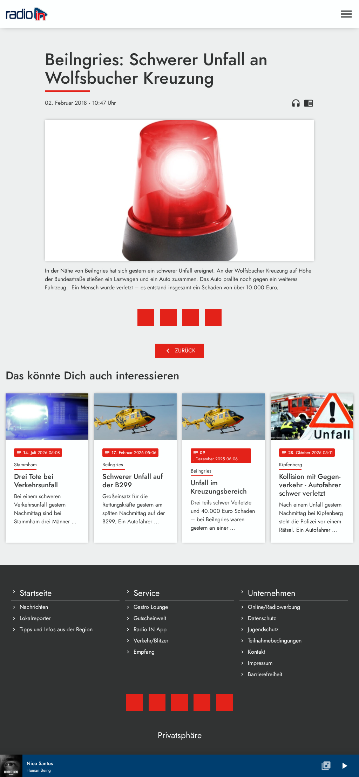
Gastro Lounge (151, 607)
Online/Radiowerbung (274, 607)
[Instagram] (179, 702)
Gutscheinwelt (150, 618)
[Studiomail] (134, 702)
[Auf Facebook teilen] (145, 317)
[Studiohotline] (224, 702)
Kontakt (256, 652)
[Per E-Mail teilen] (213, 317)
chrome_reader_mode (308, 103)
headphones (296, 103)
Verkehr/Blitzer (151, 641)
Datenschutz (262, 618)
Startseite (36, 593)
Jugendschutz (263, 629)
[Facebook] (157, 702)
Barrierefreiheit (265, 674)
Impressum (260, 663)
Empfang (144, 652)
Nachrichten (34, 607)
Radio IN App (150, 629)
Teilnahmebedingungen (275, 641)
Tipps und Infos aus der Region (56, 629)
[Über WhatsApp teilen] (190, 317)
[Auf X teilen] (168, 317)
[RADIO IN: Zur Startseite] (171, 14)
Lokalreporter (35, 618)
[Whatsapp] (202, 702)
